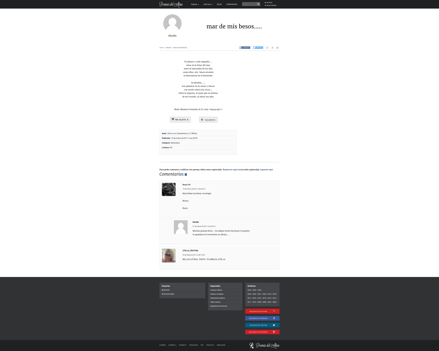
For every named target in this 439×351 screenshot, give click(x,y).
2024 (259, 290)
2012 (274, 298)
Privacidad (193, 345)
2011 (249, 302)
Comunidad (231, 4)
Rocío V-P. (187, 185)
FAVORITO (209, 120)
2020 (264, 294)
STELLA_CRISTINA (190, 251)
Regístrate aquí (230, 169)
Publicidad (221, 345)
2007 (269, 302)
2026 (249, 290)
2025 (254, 290)
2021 (259, 294)
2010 (254, 302)
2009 (259, 302)
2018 (274, 294)
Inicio (161, 48)
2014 (264, 298)
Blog (219, 4)
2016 (254, 298)
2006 (274, 302)
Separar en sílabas (216, 294)
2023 (249, 294)
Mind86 (168, 48)
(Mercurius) (172, 133)
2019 (269, 294)
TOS (202, 345)
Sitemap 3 (183, 345)
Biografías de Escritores (218, 306)
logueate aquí (266, 169)
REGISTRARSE (272, 5)
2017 (249, 298)
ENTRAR (269, 2)
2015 (259, 298)
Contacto (210, 345)
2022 (254, 294)
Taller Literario (215, 302)
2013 (269, 298)
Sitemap (162, 345)
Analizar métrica (216, 290)
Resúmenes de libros (217, 298)
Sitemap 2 (172, 345)
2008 (264, 302)
